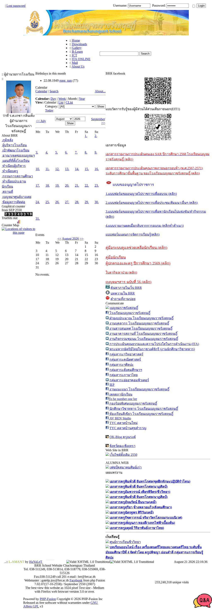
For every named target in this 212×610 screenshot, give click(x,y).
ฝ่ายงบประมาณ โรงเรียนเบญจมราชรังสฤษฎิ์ (141, 318)
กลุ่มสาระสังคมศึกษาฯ (126, 370)
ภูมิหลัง (7, 140)
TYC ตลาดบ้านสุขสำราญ (128, 428)
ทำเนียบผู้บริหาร (14, 166)
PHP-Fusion (48, 599)
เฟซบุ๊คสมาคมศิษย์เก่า (126, 467)
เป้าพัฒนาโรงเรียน (15, 150)
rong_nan (65, 80)
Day (53, 98)
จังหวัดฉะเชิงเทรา (122, 446)
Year (82, 98)
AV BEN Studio (120, 418)
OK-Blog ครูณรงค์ (123, 437)
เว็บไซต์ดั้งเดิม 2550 (123, 454)
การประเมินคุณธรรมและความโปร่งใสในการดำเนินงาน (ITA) (154, 344)
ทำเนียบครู (10, 171)
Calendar (41, 91)
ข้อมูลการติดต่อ (13, 202)
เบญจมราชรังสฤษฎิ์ (124, 308)
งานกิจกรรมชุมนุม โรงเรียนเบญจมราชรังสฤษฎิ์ (143, 339)
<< (59, 238)
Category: (51, 106)
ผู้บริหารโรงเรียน (14, 145)
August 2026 (70, 238)
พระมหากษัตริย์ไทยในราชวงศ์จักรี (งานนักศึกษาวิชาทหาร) (152, 349)
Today (49, 110)
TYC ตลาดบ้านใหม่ (124, 423)
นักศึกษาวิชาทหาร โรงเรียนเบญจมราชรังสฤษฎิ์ (143, 408)
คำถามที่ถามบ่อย (123, 299)
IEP (112, 384)
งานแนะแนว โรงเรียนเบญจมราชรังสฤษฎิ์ (139, 389)
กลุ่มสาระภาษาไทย (124, 375)
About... (100, 91)
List (60, 102)
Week (62, 98)
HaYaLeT (36, 562)
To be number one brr (123, 399)
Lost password (15, 5)
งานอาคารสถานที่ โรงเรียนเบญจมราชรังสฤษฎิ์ (143, 333)
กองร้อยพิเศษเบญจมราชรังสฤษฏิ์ (133, 403)
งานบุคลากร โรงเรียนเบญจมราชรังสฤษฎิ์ (139, 323)
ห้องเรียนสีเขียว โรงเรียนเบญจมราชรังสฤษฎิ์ (141, 414)
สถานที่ (7, 191)
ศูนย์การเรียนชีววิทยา (125, 542)
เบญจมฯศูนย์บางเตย (16, 197)
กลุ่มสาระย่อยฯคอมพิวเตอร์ (129, 380)
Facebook (76, 580)
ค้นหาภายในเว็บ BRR (126, 288)
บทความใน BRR (123, 293)
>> (81, 238)
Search (53, 91)
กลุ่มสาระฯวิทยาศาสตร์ (126, 354)
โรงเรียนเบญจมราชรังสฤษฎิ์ (129, 313)
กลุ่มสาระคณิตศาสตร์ (125, 359)
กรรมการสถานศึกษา (17, 176)
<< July (41, 121)
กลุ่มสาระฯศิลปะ (122, 364)
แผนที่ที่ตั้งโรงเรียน (15, 160)
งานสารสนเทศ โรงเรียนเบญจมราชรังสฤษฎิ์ (140, 328)
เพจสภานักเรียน (120, 394)
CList (69, 102)
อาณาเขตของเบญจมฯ (18, 155)
